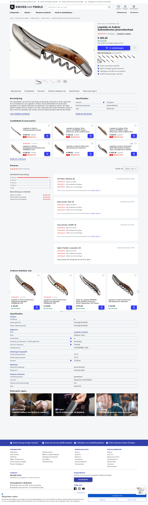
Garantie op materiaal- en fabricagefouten (24, 341)
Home (11, 18)
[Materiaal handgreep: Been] (108, 61)
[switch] (141, 492)
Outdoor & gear (47, 452)
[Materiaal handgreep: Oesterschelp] (129, 56)
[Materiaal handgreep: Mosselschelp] (125, 56)
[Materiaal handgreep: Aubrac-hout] (99, 56)
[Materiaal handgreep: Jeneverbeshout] (99, 61)
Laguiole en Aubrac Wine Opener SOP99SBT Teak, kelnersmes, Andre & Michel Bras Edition (121, 130)
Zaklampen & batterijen (50, 457)
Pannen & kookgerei (16, 464)
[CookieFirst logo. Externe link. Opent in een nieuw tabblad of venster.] (2, 494)
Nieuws (109, 452)
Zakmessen (14, 452)
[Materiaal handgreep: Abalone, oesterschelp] (133, 56)
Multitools (13, 457)
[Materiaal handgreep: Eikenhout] (116, 56)
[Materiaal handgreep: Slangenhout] (112, 56)
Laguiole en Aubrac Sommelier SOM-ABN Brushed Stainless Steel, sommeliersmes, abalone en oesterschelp (121, 147)
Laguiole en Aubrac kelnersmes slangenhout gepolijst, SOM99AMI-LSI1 (22, 301)
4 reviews (111, 34)
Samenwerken (112, 466)
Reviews (41, 91)
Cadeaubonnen (112, 459)
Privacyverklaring (80, 461)
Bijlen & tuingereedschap (50, 454)
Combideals (29, 91)
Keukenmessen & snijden (22, 18)
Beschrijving (16, 91)
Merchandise (111, 461)
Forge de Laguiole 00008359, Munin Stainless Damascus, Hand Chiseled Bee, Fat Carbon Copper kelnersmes (87, 301)
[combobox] (131, 169)
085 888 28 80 (15, 475)
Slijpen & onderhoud (16, 459)
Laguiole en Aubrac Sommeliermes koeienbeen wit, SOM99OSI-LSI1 (34, 147)
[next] (134, 291)
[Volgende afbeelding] (94, 50)
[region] (52, 53)
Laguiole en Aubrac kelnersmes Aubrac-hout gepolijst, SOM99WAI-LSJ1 (55, 301)
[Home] (26, 6)
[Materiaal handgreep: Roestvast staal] (103, 56)
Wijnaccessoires (35, 18)
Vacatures (110, 464)
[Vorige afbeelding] (10, 50)
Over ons (110, 454)
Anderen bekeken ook (57, 91)
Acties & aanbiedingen (63, 13)
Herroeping (78, 459)
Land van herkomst (16, 344)
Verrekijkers (46, 459)
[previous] (13, 291)
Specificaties (74, 91)
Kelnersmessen (45, 18)
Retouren (78, 457)
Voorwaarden (79, 464)
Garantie (78, 454)
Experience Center (113, 457)
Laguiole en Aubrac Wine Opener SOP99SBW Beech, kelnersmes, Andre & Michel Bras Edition (78, 130)
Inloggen (125, 9)
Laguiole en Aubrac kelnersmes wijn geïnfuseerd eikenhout (77, 147)
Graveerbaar (14, 338)
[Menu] (144, 487)
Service (77, 452)
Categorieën (14, 13)
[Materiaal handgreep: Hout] (120, 56)
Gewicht (78, 102)
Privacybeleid (81, 492)
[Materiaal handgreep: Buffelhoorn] (103, 61)
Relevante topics (90, 91)
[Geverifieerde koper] (74, 179)
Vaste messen (14, 454)
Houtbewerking (47, 461)
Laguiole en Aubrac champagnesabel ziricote (32, 129)
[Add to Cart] (47, 136)
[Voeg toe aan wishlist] (134, 48)
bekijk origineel (95, 190)
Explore (27, 13)
